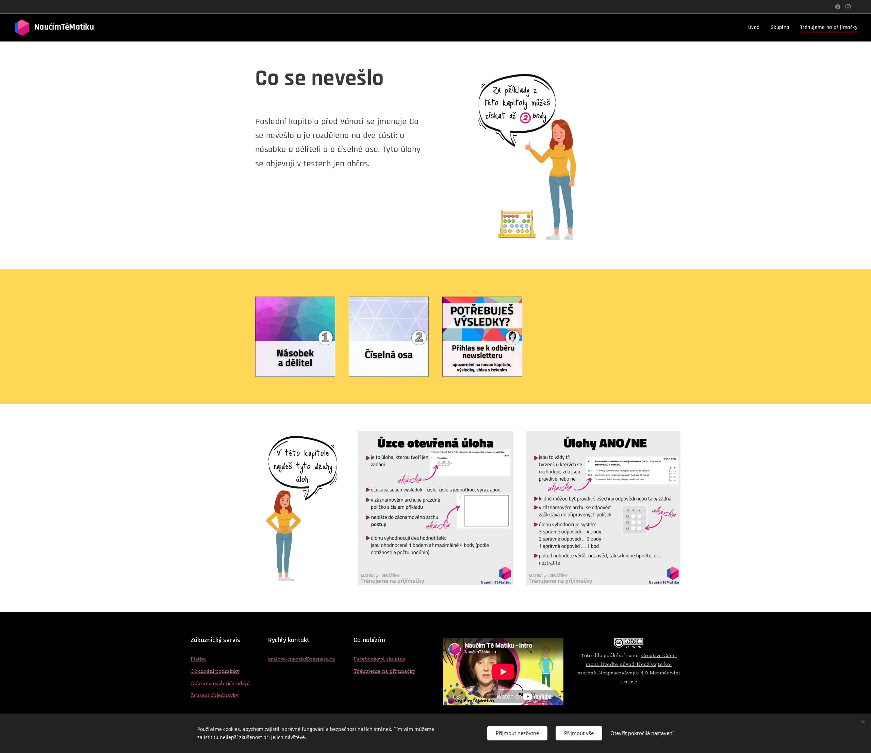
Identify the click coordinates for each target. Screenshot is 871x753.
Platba (198, 658)
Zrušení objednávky (215, 695)
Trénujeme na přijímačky (384, 671)
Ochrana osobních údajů (220, 683)
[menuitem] (755, 27)
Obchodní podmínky (215, 671)
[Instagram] (848, 7)
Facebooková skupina (379, 658)
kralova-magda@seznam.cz (301, 658)
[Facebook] (838, 7)
